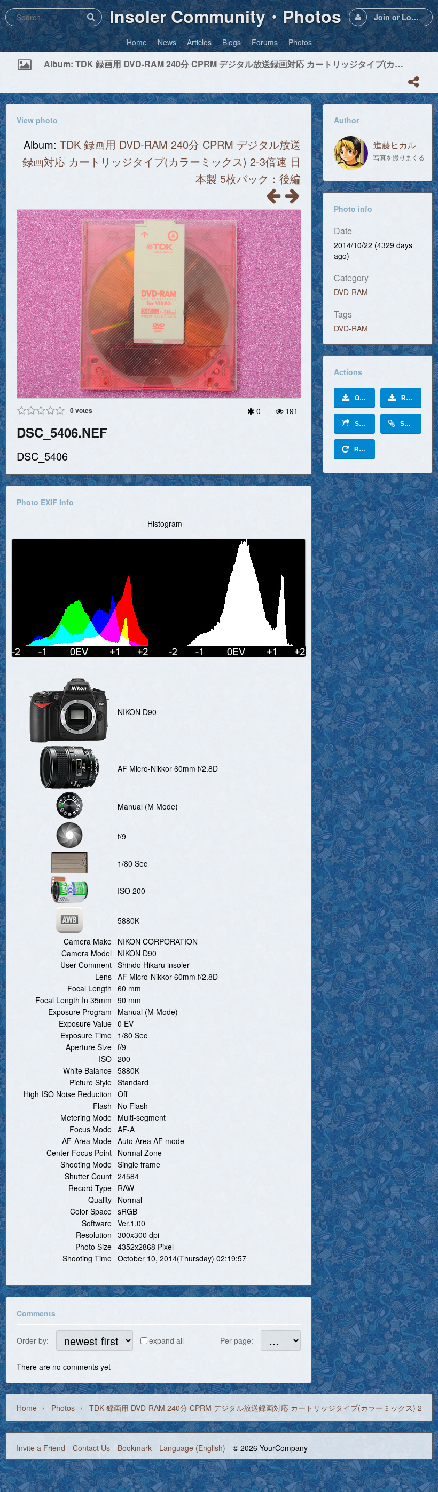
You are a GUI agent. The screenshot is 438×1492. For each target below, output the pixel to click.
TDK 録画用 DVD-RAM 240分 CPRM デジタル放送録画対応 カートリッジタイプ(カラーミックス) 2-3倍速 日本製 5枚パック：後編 (161, 161)
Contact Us (91, 1447)
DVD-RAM (351, 292)
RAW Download (411, 398)
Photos (63, 1407)
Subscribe (410, 423)
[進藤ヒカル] (351, 153)
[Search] (90, 17)
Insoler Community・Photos (225, 16)
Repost (364, 449)
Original (365, 398)
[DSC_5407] (272, 198)
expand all (166, 1340)
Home (27, 1407)
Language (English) (192, 1447)
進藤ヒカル (394, 145)
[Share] (413, 82)
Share (364, 423)
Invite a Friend (41, 1447)
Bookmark (135, 1447)
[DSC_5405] (292, 198)
